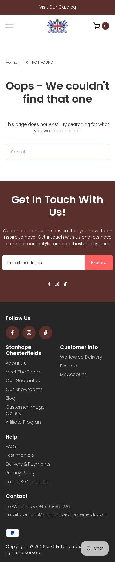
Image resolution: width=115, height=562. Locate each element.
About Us (16, 363)
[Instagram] (57, 285)
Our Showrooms (24, 390)
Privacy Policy (20, 473)
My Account (73, 375)
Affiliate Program (24, 422)
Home (11, 62)
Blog (10, 398)
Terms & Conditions (28, 482)
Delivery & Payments (28, 464)
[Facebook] (49, 285)
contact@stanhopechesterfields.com (68, 244)
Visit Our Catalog (57, 7)
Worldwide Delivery (81, 357)
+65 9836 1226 (54, 507)
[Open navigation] (9, 26)
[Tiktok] (65, 285)
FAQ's (11, 447)
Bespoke (69, 366)
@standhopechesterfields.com (73, 515)
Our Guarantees (24, 381)
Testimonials (20, 455)
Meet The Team (23, 372)
